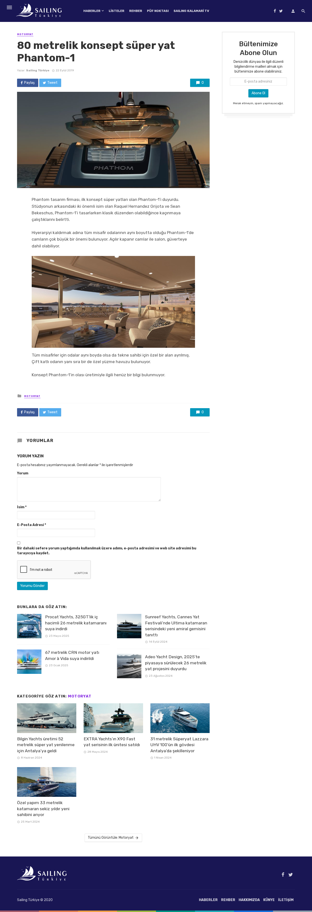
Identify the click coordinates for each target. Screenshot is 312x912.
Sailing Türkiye (37, 70)
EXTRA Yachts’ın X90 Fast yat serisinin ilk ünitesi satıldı (112, 741)
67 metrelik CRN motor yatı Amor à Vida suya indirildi (72, 655)
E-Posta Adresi (31, 525)
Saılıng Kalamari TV (191, 11)
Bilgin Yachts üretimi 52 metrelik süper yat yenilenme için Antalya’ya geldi (46, 744)
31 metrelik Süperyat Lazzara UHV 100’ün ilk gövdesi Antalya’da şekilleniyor (179, 744)
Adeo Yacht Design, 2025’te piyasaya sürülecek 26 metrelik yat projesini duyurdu (175, 662)
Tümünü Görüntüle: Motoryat (111, 838)
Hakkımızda (249, 900)
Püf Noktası (158, 11)
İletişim (285, 900)
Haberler (91, 11)
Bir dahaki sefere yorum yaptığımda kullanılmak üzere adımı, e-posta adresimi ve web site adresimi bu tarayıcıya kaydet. (106, 550)
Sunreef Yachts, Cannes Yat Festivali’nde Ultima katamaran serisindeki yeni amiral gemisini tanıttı (176, 625)
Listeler (116, 11)
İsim (22, 507)
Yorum (22, 473)
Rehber (135, 11)
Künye (269, 900)
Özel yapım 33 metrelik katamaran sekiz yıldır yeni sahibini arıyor (43, 808)
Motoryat (25, 34)
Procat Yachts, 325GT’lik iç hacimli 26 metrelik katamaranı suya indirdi (76, 622)
